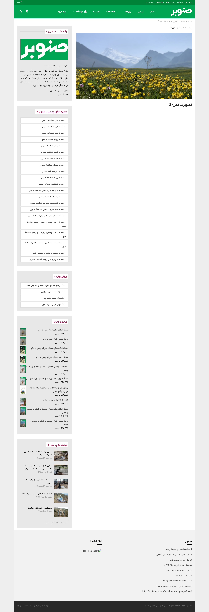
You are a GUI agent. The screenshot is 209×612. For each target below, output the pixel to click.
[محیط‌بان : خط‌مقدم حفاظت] (61, 512)
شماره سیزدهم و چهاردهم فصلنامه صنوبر (47, 190)
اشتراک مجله (170, 2)
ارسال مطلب (160, 2)
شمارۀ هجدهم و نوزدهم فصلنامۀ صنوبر (47, 209)
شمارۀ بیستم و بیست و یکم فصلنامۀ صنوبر (46, 215)
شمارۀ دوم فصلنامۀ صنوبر (53, 126)
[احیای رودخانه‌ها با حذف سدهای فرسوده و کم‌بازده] (61, 456)
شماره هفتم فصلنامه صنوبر (52, 158)
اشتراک (96, 11)
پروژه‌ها (128, 11)
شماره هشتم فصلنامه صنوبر (52, 165)
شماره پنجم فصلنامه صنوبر (52, 145)
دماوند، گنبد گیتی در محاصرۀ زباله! (37, 494)
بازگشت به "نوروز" (178, 28)
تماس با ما (149, 2)
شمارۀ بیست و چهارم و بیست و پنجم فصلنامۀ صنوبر (45, 234)
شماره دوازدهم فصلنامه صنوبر (51, 184)
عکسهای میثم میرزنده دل (53, 304)
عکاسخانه (110, 11)
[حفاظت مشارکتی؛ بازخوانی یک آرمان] (61, 484)
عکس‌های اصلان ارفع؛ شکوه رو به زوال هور (45, 285)
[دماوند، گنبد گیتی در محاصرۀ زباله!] (61, 498)
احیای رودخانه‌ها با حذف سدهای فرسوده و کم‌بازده (38, 453)
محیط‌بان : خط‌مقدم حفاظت (40, 508)
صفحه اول (188, 2)
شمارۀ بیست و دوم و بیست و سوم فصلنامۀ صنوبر (46, 224)
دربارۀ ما (180, 2)
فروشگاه (79, 11)
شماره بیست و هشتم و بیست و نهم (48, 253)
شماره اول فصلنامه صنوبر (53, 120)
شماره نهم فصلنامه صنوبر (53, 171)
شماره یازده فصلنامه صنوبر (52, 177)
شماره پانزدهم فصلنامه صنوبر (51, 196)
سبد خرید (62, 11)
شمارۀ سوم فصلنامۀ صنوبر (53, 133)
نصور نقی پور (22, 605)
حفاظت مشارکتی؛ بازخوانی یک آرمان (38, 481)
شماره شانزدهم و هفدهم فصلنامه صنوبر (47, 203)
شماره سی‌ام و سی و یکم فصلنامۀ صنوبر (47, 259)
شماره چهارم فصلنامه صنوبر (52, 139)
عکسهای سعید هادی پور (53, 298)
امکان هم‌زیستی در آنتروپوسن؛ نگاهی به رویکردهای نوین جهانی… (37, 467)
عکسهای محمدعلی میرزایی (52, 291)
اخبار (152, 11)
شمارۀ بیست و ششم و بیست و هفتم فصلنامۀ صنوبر (45, 244)
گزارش (141, 11)
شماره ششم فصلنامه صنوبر (52, 152)
